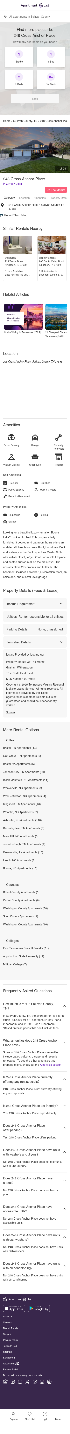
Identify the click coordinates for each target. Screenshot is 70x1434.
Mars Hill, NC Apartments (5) (20, 836)
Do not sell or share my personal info (22, 1375)
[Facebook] (20, 1381)
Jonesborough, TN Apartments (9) (24, 844)
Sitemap (7, 1351)
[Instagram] (42, 1381)
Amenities (40, 198)
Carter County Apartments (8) (21, 900)
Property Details (59, 198)
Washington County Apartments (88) (25, 908)
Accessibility (9, 1363)
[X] (27, 1381)
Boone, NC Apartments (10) (20, 868)
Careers (7, 1322)
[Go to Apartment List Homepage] (35, 5)
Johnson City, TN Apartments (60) (24, 772)
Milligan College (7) (15, 964)
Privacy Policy (10, 1339)
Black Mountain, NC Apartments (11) (25, 780)
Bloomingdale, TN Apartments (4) (23, 828)
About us (7, 1316)
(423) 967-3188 (12, 183)
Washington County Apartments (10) (25, 924)
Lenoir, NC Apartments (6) (19, 860)
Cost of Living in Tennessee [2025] (22, 332)
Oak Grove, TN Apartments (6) (22, 756)
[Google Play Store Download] (39, 1311)
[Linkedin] (12, 1381)
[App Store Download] (14, 1311)
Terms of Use (10, 1345)
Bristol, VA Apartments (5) (19, 764)
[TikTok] (49, 1381)
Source (10, 712)
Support (7, 1334)
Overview (9, 198)
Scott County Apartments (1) (20, 916)
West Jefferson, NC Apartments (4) (24, 796)
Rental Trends (10, 1328)
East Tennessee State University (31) (26, 948)
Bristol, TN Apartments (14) (20, 748)
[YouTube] (34, 1381)
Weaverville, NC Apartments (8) (22, 788)
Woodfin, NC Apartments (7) (20, 812)
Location (24, 198)
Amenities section (50, 1065)
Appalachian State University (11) (23, 956)
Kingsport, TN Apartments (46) (22, 804)
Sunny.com (9, 1357)
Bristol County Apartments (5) (21, 892)
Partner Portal (10, 1369)
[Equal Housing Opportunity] (5, 1381)
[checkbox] (19, 57)
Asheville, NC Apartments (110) (22, 820)
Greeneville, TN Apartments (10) (23, 852)
